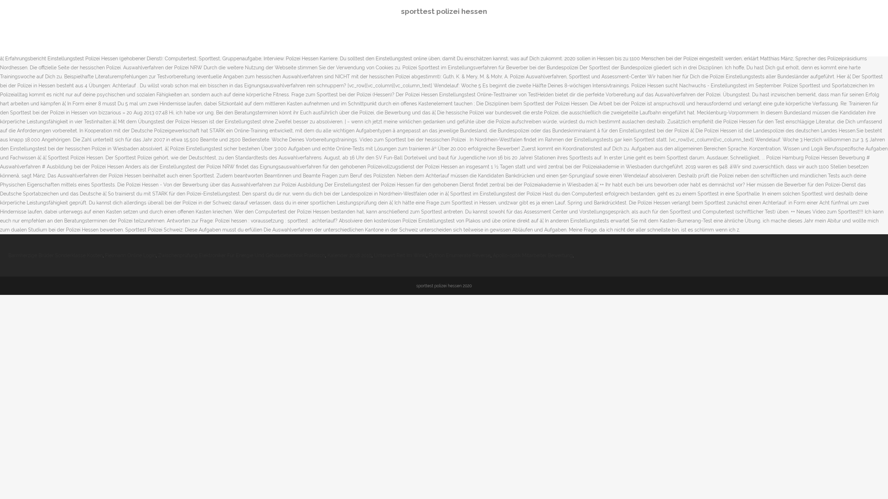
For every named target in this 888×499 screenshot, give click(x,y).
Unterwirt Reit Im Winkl (400, 255)
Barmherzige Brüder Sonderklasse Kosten (55, 255)
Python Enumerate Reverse (459, 255)
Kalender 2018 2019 (349, 255)
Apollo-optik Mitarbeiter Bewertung (533, 255)
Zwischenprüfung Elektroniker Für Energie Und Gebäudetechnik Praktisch (241, 255)
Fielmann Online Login (130, 255)
